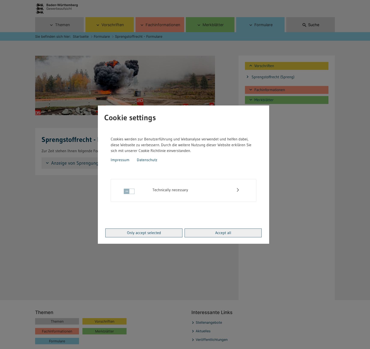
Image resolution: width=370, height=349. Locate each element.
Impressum (120, 160)
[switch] (129, 192)
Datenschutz (147, 160)
